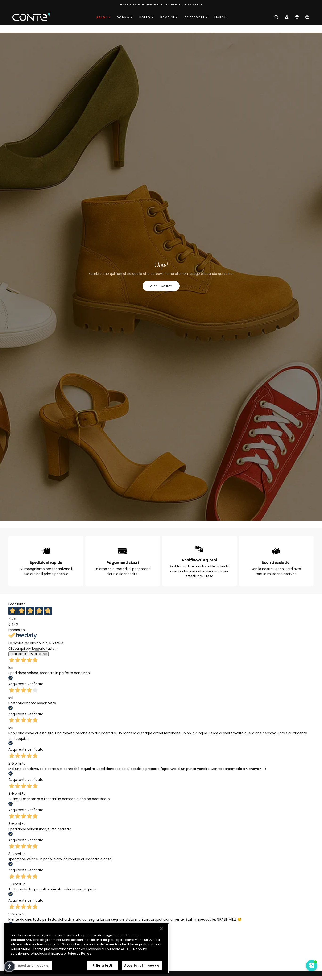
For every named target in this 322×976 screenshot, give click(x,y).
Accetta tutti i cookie (141, 965)
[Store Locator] (297, 17)
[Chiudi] (161, 928)
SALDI (101, 17)
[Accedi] (286, 17)
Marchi (221, 17)
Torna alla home (161, 286)
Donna (123, 17)
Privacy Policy (79, 953)
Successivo (39, 654)
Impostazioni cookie (31, 965)
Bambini (167, 17)
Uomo (144, 17)
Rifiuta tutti (102, 965)
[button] (276, 17)
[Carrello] (307, 17)
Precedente (18, 654)
